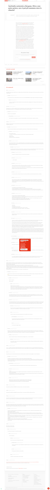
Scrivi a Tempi (35, 475)
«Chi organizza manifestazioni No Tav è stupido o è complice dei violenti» (37, 73)
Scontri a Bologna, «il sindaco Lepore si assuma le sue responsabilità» (36, 79)
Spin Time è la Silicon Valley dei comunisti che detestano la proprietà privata (18, 73)
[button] (5, 19)
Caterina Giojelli (15, 79)
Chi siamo (35, 474)
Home (8, 4)
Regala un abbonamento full (37, 483)
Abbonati (6, 0)
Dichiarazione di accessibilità (37, 479)
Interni (10, 4)
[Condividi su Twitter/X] (5, 15)
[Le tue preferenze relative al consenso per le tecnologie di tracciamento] (1, 488)
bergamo (6, 64)
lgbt (8, 64)
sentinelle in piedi (15, 64)
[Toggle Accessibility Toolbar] (48, 488)
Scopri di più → (43, 84)
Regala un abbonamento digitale (38, 484)
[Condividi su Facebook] (5, 14)
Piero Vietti (34, 81)
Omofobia (11, 64)
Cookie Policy (35, 478)
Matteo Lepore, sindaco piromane (18, 78)
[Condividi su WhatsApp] (5, 17)
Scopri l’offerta (23, 249)
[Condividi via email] (5, 18)
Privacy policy (35, 477)
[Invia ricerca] (43, 0)
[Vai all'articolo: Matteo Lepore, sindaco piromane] (9, 80)
